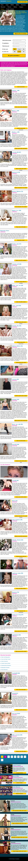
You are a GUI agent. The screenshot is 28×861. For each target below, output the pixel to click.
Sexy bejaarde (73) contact (21, 206)
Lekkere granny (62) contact (21, 395)
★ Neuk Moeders (4, 669)
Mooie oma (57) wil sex (21, 709)
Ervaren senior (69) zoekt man (21, 461)
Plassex (9, 7)
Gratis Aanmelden (22, 1)
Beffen (17, 4)
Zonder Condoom (10, 9)
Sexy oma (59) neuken (21, 588)
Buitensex (23, 4)
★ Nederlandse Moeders (5, 665)
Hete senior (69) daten (21, 689)
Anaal (7, 4)
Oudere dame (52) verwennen (21, 342)
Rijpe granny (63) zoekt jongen (21, 322)
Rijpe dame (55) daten (21, 226)
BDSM (12, 4)
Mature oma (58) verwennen (21, 536)
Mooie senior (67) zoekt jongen (21, 168)
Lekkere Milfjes (19, 782)
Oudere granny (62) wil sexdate (21, 556)
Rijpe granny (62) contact (21, 651)
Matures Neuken (19, 793)
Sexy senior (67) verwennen (21, 631)
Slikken (15, 7)
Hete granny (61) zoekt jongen (21, 362)
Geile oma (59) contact (21, 301)
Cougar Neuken (19, 772)
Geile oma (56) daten (20, 440)
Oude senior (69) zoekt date (21, 148)
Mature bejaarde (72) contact (21, 187)
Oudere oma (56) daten (21, 751)
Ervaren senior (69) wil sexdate (21, 282)
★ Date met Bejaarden (5, 657)
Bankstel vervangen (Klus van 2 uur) (19, 837)
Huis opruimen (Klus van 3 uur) (19, 810)
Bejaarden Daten (21, 240)
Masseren (3, 7)
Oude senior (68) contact (21, 497)
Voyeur (2, 9)
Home (2, 4)
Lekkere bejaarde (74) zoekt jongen (21, 516)
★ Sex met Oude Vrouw (5, 659)
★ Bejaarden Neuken (4, 667)
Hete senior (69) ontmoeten (21, 107)
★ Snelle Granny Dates (5, 663)
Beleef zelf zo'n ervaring (20, 33)
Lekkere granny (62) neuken (21, 731)
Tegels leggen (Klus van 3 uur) (19, 851)
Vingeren (21, 7)
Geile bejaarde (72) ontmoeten (21, 611)
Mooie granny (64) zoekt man (21, 420)
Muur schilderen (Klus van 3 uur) (19, 823)
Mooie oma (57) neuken (21, 260)
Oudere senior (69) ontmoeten (21, 128)
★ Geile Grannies (4, 661)
